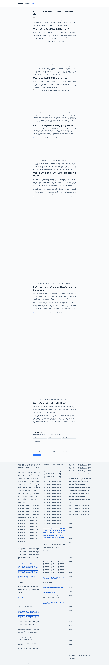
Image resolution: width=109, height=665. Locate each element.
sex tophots (36, 467)
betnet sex (33, 465)
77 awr (58, 595)
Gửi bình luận (37, 454)
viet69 (30, 472)
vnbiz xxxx (53, 547)
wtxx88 (74, 504)
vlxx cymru (37, 637)
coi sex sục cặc (36, 477)
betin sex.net (23, 634)
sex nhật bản (36, 480)
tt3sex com (23, 517)
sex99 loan (23, 465)
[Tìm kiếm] (90, 3)
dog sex (22, 467)
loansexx (70, 519)
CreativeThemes (40, 663)
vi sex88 (20, 464)
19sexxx (19, 502)
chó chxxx (78, 504)
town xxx (84, 483)
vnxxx (27, 557)
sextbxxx (70, 504)
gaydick (34, 472)
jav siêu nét (24, 477)
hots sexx (45, 544)
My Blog (21, 3)
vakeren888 (23, 557)
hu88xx (19, 648)
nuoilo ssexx (84, 481)
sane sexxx (58, 542)
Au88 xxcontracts (85, 657)
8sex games (27, 546)
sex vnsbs (45, 542)
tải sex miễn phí (72, 481)
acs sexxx (30, 606)
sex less (22, 475)
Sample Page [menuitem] (27, 3)
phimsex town (78, 483)
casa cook (32, 643)
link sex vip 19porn (47, 481)
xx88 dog (35, 648)
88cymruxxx (32, 637)
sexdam (26, 472)
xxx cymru (20, 639)
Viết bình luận (37, 441)
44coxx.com (46, 597)
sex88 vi (23, 464)
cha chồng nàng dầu (31, 474)
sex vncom (58, 545)
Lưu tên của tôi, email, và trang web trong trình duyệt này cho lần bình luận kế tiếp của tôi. (51, 451)
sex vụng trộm (23, 474)
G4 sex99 (74, 658)
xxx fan (62, 548)
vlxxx (19, 480)
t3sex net (50, 542)
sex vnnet (49, 545)
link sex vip (20, 478)
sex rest (62, 547)
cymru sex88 (20, 637)
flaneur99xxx (46, 464)
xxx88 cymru (26, 637)
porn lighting (77, 657)
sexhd (38, 474)
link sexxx (45, 595)
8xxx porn (58, 544)
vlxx (23, 472)
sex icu (36, 465)
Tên (35, 437)
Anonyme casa (26, 643)
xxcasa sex (20, 643)
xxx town (73, 483)
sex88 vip (31, 464)
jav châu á (38, 483)
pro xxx (27, 464)
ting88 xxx (36, 464)
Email (50, 437)
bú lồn (26, 475)
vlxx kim (34, 634)
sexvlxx (29, 478)
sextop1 (19, 472)
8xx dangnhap (53, 548)
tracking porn (21, 606)
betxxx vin (71, 464)
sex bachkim (78, 481)
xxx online (53, 545)
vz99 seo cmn (79, 655)
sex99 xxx (28, 465)
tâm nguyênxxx (21, 546)
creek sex (25, 504)
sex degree (26, 467)
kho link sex (29, 477)
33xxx (72, 657)
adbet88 (26, 606)
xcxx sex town (76, 484)
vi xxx (44, 547)
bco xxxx (63, 542)
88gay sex (45, 467)
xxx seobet (63, 545)
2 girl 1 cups (34, 475)
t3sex (44, 548)
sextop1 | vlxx (32, 493)
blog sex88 (26, 629)
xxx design (29, 648)
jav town (88, 483)
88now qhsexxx (31, 601)
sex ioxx (35, 557)
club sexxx (48, 547)
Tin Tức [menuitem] (33, 3)
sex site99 (85, 655)
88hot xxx (50, 467)
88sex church (21, 601)
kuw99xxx (52, 464)
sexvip (32, 478)
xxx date (54, 542)
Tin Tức (47, 17)
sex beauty (54, 595)
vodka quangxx (72, 655)
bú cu (30, 475)
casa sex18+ (30, 639)
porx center (63, 595)
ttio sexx (20, 621)
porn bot (23, 502)
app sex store (30, 504)
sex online (31, 557)
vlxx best (63, 544)
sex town (54, 544)
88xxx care (20, 504)
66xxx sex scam (59, 464)
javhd (19, 475)
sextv (25, 478)
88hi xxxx (26, 601)
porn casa (25, 639)
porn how (36, 504)
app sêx (45, 545)
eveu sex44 (56, 597)
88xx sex (71, 484)
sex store (24, 648)
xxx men (48, 548)
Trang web (65, 437)
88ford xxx (31, 467)
